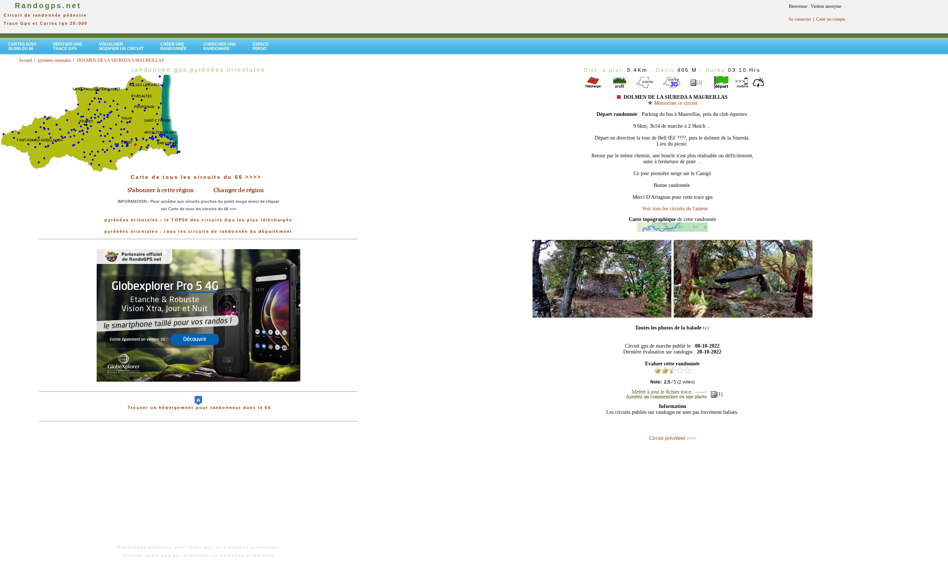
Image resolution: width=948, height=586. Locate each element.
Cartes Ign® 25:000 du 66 (22, 46)
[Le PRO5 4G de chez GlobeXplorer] (198, 387)
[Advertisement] (198, 487)
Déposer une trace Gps (67, 46)
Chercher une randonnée (219, 46)
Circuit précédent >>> (672, 438)
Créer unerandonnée (173, 46)
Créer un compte (830, 19)
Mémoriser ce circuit (674, 103)
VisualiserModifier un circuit (121, 46)
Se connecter (800, 19)
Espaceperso (260, 46)
